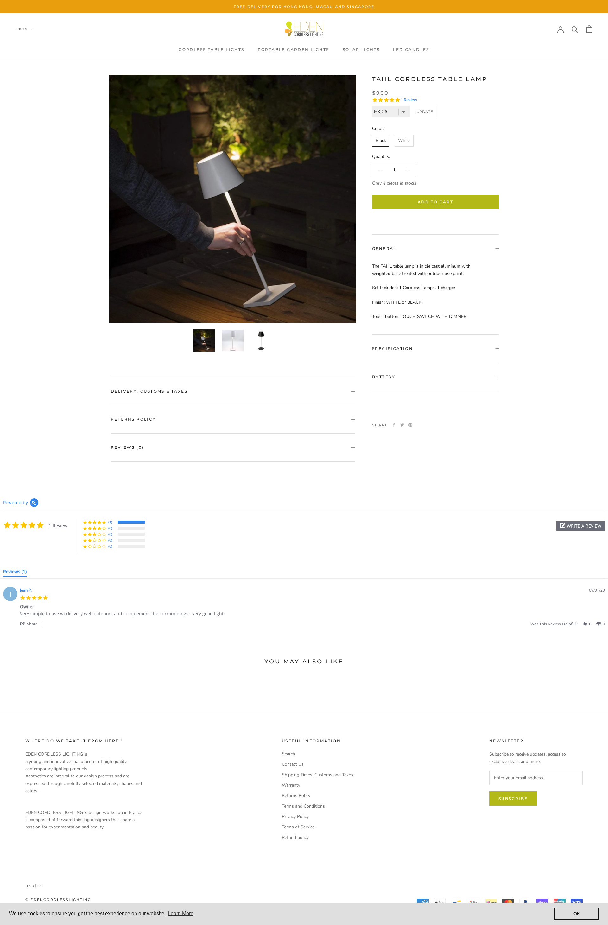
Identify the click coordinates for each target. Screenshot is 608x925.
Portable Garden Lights (293, 49)
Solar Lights (361, 49)
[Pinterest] (410, 425)
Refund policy (295, 837)
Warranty (291, 785)
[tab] (15, 573)
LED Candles (411, 49)
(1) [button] (110, 522)
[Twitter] (402, 425)
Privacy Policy (295, 817)
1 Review (409, 100)
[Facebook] (394, 425)
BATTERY (384, 376)
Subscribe (513, 798)
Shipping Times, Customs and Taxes (317, 775)
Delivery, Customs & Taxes (149, 391)
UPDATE (424, 111)
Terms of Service (298, 827)
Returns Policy (133, 419)
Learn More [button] (180, 913)
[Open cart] (589, 29)
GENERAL (384, 248)
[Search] (575, 29)
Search (288, 754)
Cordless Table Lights (211, 49)
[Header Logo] (304, 29)
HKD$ (22, 29)
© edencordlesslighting (58, 899)
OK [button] (576, 913)
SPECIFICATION (392, 348)
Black (381, 141)
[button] (580, 526)
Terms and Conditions (303, 806)
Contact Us (293, 764)
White (404, 141)
